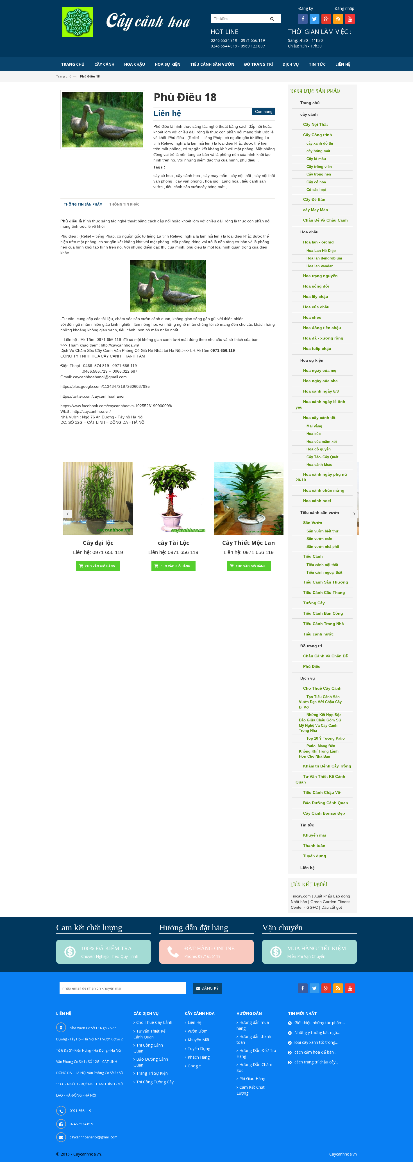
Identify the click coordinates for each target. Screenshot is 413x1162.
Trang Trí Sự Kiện (152, 1073)
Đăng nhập (344, 8)
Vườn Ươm (198, 1031)
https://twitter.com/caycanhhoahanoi (92, 396)
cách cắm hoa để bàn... (315, 1052)
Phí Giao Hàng (252, 1078)
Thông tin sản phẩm (83, 204)
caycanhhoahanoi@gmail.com (100, 377)
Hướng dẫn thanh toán (254, 1039)
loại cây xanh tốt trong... (316, 1042)
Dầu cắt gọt (331, 907)
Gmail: (66, 377)
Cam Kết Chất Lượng (251, 1090)
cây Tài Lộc (173, 542)
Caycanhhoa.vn (343, 1154)
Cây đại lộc (98, 542)
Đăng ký (305, 8)
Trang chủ (63, 76)
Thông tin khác (124, 204)
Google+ (195, 1065)
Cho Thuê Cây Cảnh (154, 1022)
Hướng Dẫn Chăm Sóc (254, 1067)
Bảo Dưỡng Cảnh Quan (150, 1062)
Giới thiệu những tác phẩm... (319, 1022)
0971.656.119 (109, 339)
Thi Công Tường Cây (155, 1081)
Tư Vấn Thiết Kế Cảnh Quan (149, 1034)
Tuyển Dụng (199, 1048)
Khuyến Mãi (198, 1039)
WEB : (65, 411)
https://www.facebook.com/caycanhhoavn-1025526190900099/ (116, 406)
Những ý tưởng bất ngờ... (317, 1032)
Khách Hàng (199, 1057)
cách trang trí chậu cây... (316, 1062)
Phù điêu (69, 221)
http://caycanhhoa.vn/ (120, 345)
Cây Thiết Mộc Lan (248, 542)
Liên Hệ (194, 1022)
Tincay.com (301, 896)
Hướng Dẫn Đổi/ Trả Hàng (256, 1053)
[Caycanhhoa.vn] (77, 21)
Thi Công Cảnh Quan (148, 1048)
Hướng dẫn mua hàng (253, 1025)
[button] (274, 18)
